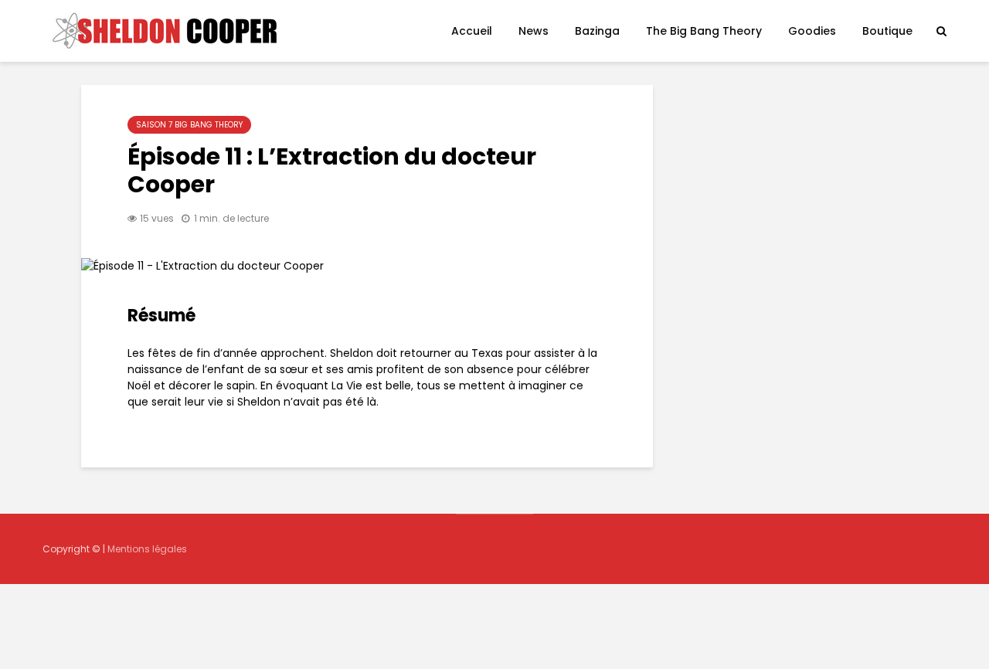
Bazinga (597, 31)
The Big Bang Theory (704, 31)
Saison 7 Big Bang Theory (189, 125)
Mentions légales (147, 548)
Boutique (887, 31)
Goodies (812, 31)
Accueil (471, 31)
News (533, 31)
